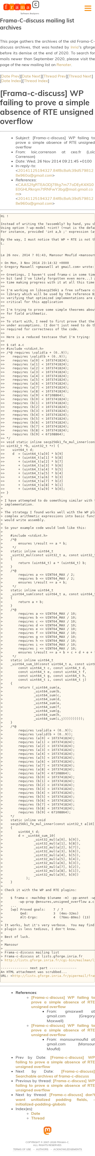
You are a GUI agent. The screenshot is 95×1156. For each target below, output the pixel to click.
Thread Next (80, 76)
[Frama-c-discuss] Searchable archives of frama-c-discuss (55, 1073)
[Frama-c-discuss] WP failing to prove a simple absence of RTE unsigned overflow (63, 1002)
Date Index (11, 80)
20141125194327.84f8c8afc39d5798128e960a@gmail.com (55, 172)
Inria (75, 47)
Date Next (31, 76)
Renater (64, 64)
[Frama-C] (21, 14)
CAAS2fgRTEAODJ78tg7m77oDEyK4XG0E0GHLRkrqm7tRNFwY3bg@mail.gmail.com (55, 189)
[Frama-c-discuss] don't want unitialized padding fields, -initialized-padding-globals (55, 1099)
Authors (42, 1149)
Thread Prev (55, 76)
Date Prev (10, 76)
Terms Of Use (22, 1149)
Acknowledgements (67, 1149)
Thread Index (36, 80)
